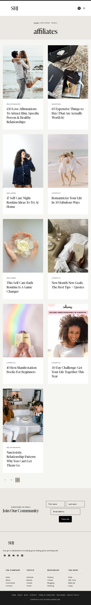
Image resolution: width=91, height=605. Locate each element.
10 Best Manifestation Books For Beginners (22, 369)
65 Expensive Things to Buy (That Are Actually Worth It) (68, 113)
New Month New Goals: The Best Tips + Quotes (68, 284)
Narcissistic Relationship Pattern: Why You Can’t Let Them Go (21, 458)
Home (14, 595)
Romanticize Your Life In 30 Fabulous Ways (67, 199)
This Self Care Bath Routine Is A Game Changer (20, 287)
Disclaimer (61, 595)
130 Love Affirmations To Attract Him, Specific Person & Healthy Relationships (23, 115)
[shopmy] (26, 555)
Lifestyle (56, 193)
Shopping (56, 104)
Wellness (11, 193)
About (20, 595)
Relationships (13, 104)
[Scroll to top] (86, 598)
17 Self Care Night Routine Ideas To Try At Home (23, 202)
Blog (26, 595)
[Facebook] (5, 555)
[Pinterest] (18, 555)
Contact (33, 595)
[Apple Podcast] (22, 555)
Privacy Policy (73, 595)
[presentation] (23, 72)
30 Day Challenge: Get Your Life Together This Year (68, 371)
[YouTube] (13, 555)
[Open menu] (84, 8)
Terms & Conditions (47, 595)
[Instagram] (9, 555)
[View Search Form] (79, 8)
